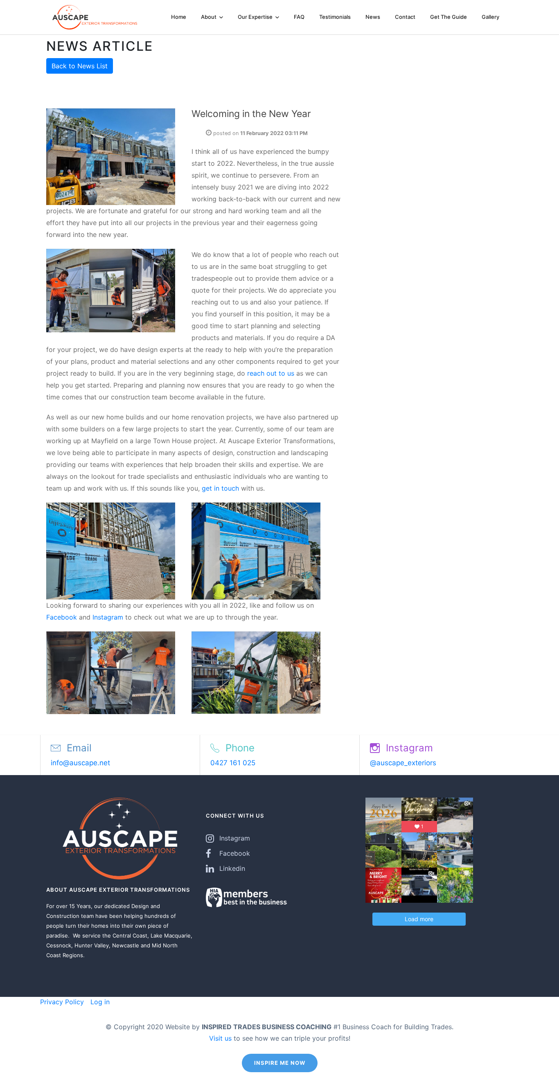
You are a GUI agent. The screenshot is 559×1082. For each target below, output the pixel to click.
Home (178, 17)
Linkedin (232, 868)
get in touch (221, 488)
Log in (99, 1002)
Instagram (107, 617)
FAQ (299, 17)
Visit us (220, 1038)
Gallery (490, 17)
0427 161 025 (232, 763)
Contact (405, 17)
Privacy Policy (62, 1002)
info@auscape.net (80, 763)
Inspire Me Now (279, 1062)
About (209, 17)
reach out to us (270, 373)
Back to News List (80, 66)
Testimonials (335, 17)
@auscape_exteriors (403, 763)
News (372, 17)
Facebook (61, 617)
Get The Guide (448, 17)
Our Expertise (256, 17)
